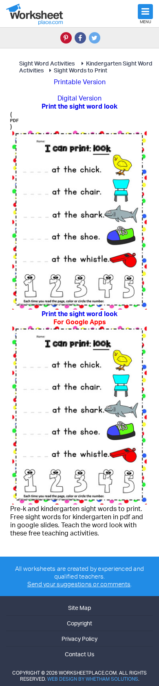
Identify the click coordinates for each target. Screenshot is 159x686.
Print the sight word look (79, 318)
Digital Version (79, 98)
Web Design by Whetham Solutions (92, 679)
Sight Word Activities (47, 63)
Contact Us (79, 654)
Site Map (79, 607)
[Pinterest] (66, 38)
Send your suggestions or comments (78, 584)
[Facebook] (80, 38)
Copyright (79, 623)
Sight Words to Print (80, 70)
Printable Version (80, 82)
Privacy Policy (79, 638)
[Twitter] (94, 38)
